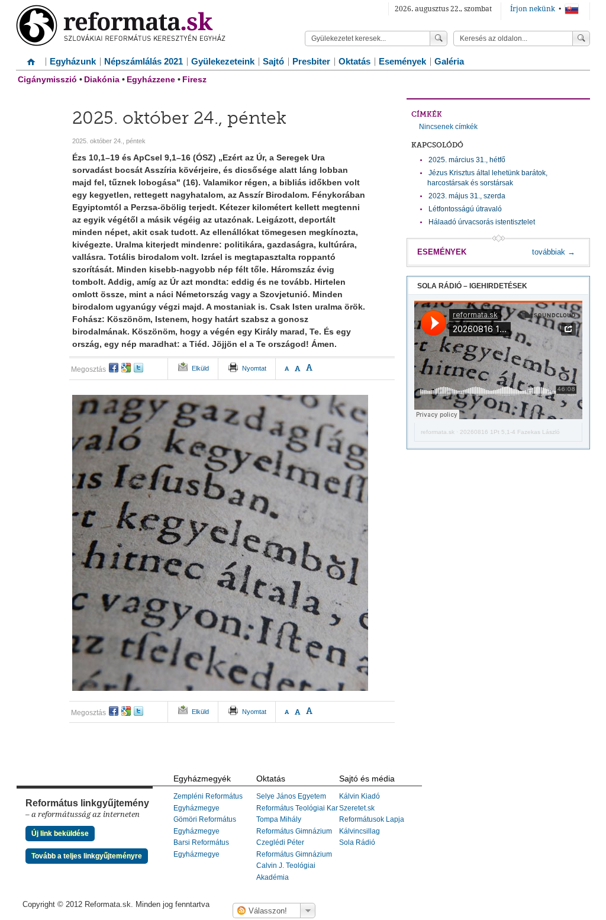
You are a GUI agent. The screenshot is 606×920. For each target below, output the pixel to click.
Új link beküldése (60, 833)
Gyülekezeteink (222, 61)
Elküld (200, 368)
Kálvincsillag (359, 831)
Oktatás (354, 61)
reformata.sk (437, 432)
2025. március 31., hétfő (466, 160)
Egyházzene (151, 79)
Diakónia (102, 79)
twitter (138, 367)
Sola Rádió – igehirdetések (472, 286)
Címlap (31, 57)
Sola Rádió (357, 842)
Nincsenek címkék (448, 127)
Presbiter (311, 61)
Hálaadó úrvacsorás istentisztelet (481, 222)
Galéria (449, 61)
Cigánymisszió (47, 79)
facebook (113, 367)
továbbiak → (553, 252)
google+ (126, 367)
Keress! (581, 38)
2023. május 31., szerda (466, 196)
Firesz (194, 79)
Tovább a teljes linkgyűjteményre (86, 856)
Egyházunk (73, 61)
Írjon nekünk (532, 9)
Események (402, 61)
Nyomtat (254, 368)
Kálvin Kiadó (359, 796)
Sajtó (273, 61)
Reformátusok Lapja (371, 819)
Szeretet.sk (357, 808)
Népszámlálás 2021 (143, 61)
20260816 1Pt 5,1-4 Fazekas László (510, 432)
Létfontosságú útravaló (465, 209)
